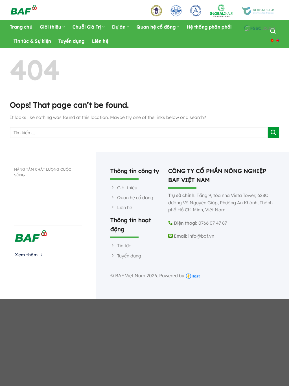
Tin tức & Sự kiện (32, 41)
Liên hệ (100, 41)
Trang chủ (21, 27)
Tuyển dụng (71, 41)
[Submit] (273, 132)
